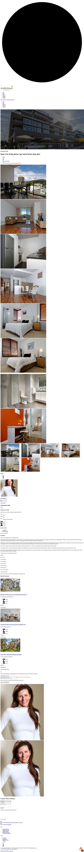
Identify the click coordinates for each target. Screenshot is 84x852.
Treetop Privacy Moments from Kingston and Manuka (11, 654)
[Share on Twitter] (3, 476)
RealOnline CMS (7, 849)
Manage (4, 95)
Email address (2, 676)
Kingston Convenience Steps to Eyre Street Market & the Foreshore (13, 594)
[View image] (10, 450)
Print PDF (4, 530)
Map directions (5, 531)
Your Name (2, 675)
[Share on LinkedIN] (3, 477)
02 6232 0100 (8, 824)
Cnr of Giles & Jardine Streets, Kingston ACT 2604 (13, 822)
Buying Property (6, 829)
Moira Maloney (3, 498)
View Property (3, 607)
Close (2, 682)
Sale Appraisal (3, 99)
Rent (3, 94)
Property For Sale (6, 830)
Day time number (3, 678)
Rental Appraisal (10, 99)
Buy (3, 92)
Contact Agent (3, 502)
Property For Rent (6, 832)
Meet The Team (5, 839)
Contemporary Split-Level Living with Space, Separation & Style (13, 624)
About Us (4, 837)
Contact (4, 97)
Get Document (6, 682)
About (4, 96)
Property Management (7, 833)
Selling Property (6, 831)
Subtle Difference (14, 849)
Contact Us (5, 838)
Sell (3, 93)
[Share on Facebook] (3, 475)
